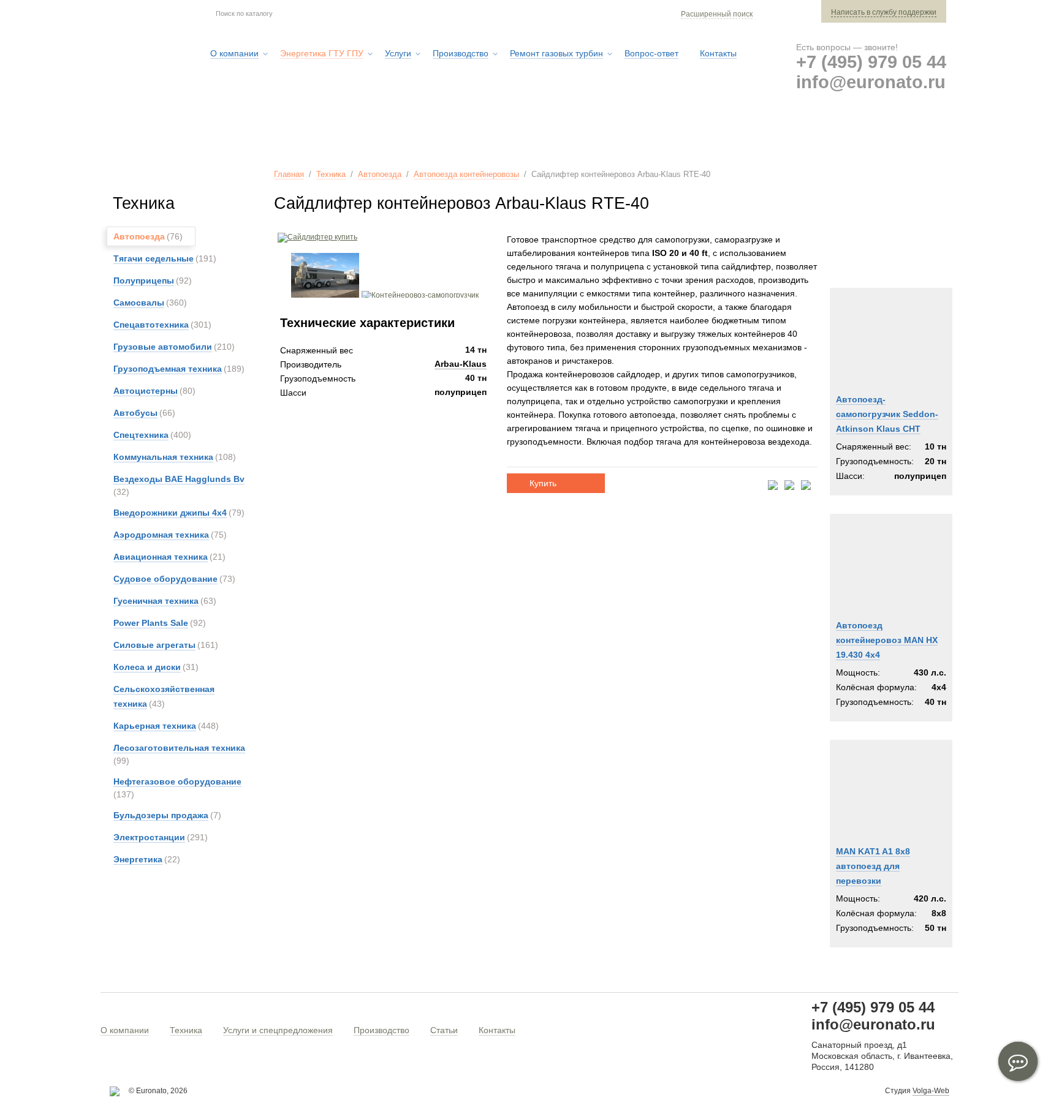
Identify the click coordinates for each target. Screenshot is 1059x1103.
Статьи (444, 1030)
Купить (543, 483)
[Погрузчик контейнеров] (325, 295)
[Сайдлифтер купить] (315, 237)
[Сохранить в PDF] (773, 486)
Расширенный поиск (717, 14)
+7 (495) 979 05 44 (871, 62)
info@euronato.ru (871, 82)
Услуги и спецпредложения (278, 1030)
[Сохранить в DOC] (789, 486)
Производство (381, 1030)
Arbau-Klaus (461, 364)
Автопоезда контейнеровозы (466, 174)
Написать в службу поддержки (883, 12)
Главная (289, 174)
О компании (125, 1030)
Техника (331, 174)
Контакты (497, 1030)
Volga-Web (931, 1090)
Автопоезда (379, 174)
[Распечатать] (806, 486)
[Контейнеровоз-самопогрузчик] (420, 295)
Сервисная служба (642, 134)
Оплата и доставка (763, 134)
